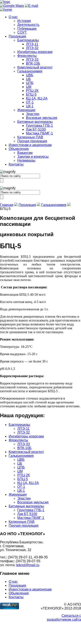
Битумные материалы (35, 121)
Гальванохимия (29, 71)
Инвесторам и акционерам (30, 145)
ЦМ (28, 87)
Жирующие (26, 110)
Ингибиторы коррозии (34, 52)
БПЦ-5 (31, 94)
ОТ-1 (30, 102)
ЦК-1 (29, 106)
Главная (6, 205)
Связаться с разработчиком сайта (64, 617)
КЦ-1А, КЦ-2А (37, 98)
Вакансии (25, 153)
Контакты (16, 164)
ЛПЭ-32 (32, 48)
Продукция (17, 36)
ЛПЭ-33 (32, 59)
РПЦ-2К (32, 90)
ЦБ (28, 79)
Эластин (32, 114)
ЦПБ (29, 83)
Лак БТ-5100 (36, 129)
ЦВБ (29, 75)
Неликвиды (26, 160)
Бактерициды (28, 40)
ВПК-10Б (33, 63)
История (24, 21)
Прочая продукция (32, 141)
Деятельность (28, 25)
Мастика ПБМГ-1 (39, 133)
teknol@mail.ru (27, 565)
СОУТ (22, 32)
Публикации (27, 28)
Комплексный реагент (34, 67)
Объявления (19, 149)
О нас (13, 17)
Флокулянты (27, 56)
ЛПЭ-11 (32, 44)
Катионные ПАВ (30, 137)
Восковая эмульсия (41, 118)
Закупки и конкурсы (33, 156)
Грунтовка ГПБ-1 (39, 125)
